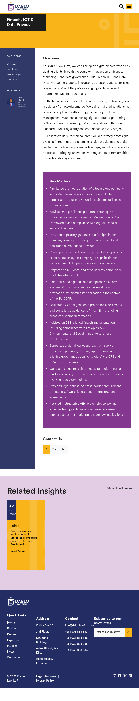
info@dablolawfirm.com (80, 625)
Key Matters (12, 69)
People (11, 634)
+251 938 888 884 (76, 650)
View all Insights (118, 488)
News (10, 651)
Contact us (14, 657)
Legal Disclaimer (47, 676)
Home (11, 622)
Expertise (13, 640)
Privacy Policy (45, 680)
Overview (11, 63)
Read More (17, 551)
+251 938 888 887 (76, 631)
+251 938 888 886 (76, 637)
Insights (12, 645)
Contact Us (12, 79)
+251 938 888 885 (76, 643)
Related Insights (14, 74)
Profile (11, 628)
